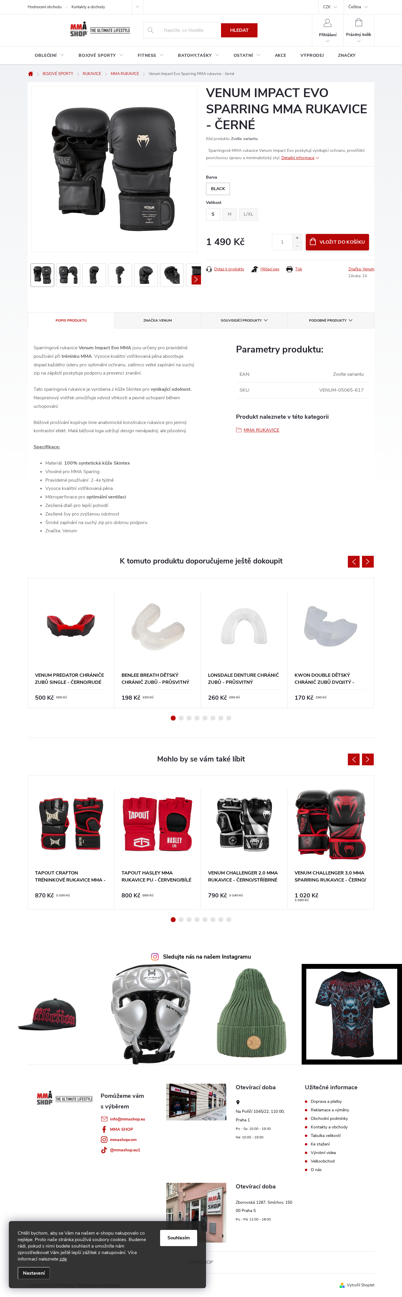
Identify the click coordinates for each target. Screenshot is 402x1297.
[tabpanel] (71, 643)
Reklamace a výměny (330, 1110)
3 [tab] (189, 718)
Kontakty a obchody (88, 7)
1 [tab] (173, 718)
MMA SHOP (121, 1129)
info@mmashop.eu (127, 1119)
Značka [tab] (157, 320)
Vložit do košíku (342, 242)
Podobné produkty (327, 320)
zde (63, 1259)
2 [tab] (181, 718)
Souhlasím (178, 1238)
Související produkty (241, 320)
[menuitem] (50, 55)
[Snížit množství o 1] (297, 246)
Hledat (239, 30)
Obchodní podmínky (329, 1118)
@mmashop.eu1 (125, 1150)
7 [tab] (220, 718)
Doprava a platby (326, 1101)
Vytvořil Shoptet (360, 1285)
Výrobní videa (323, 1152)
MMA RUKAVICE (261, 430)
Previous (354, 562)
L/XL (248, 214)
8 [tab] (228, 718)
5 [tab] (204, 718)
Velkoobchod (323, 1161)
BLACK (218, 189)
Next (368, 562)
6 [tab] (212, 718)
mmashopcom (123, 1140)
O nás (316, 1170)
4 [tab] (197, 718)
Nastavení (34, 1273)
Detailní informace (297, 158)
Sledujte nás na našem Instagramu (207, 957)
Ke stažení (320, 1144)
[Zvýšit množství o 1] (297, 238)
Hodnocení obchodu (45, 7)
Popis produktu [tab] (71, 320)
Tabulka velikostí (325, 1135)
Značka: (361, 269)
